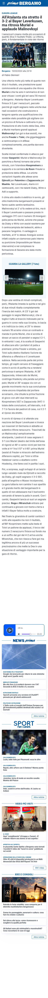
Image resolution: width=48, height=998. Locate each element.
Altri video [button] (39, 868)
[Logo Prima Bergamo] (24, 3)
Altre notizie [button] (39, 716)
